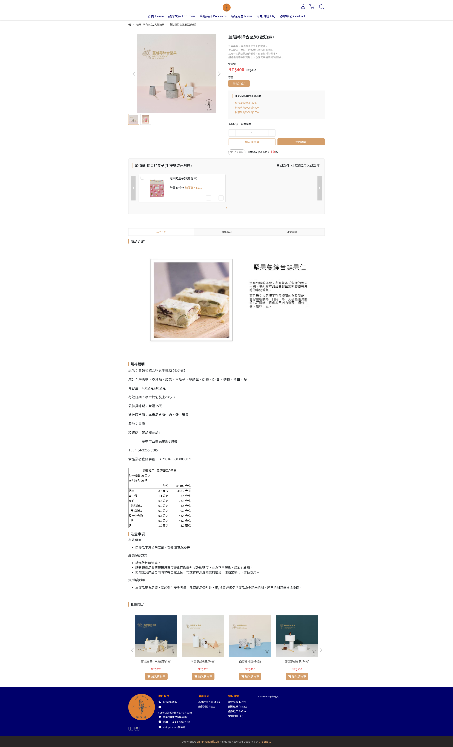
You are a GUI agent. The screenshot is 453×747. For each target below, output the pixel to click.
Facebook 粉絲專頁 (268, 696)
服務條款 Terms (237, 702)
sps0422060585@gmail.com (175, 712)
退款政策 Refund (237, 711)
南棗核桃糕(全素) (250, 661)
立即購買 (301, 142)
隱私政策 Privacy (237, 706)
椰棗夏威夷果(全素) (297, 661)
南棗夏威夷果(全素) (203, 661)
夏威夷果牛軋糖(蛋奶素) (156, 661)
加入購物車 (252, 142)
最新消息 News (206, 706)
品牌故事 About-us (209, 702)
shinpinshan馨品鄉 (174, 727)
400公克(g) (239, 83)
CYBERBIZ (265, 741)
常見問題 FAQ (235, 716)
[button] (219, 74)
